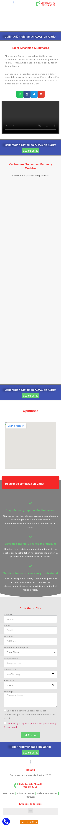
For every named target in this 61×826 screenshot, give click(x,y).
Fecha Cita (10, 669)
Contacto (30, 797)
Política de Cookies (25, 793)
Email (7, 625)
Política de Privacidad (47, 793)
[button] (19, 94)
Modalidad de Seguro (16, 647)
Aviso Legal (8, 793)
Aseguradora (11, 658)
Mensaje (8, 692)
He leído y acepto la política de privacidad (30, 723)
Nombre (8, 614)
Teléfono (8, 636)
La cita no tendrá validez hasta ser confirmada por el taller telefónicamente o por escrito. (30, 714)
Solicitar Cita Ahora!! (30, 784)
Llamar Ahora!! (48, 3)
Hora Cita (9, 680)
